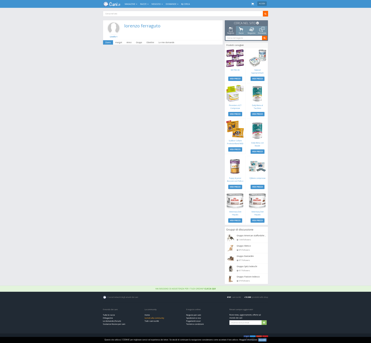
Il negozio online (193, 309)
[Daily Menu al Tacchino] (257, 94)
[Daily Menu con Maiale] (257, 130)
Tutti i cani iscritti (152, 321)
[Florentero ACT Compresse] (235, 94)
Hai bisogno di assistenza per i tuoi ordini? (185, 288)
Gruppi (139, 42)
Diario (108, 42)
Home (147, 315)
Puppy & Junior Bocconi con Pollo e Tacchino (235, 181)
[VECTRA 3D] (235, 58)
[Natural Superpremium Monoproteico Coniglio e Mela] (257, 58)
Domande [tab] (262, 33)
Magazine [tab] (251, 33)
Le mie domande (166, 42)
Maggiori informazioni (248, 340)
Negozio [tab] (230, 33)
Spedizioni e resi (193, 318)
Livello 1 (113, 36)
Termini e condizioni (195, 324)
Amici (129, 42)
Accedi (262, 3)
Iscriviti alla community (154, 318)
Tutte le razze (109, 315)
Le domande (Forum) (112, 321)
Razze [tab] (241, 33)
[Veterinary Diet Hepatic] (235, 201)
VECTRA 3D (235, 70)
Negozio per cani (193, 315)
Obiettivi (150, 42)
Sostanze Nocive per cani (114, 324)
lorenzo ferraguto (142, 26)
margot (118, 42)
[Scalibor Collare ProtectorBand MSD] (235, 129)
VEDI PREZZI (235, 78)
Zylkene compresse (257, 178)
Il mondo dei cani (110, 309)
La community (151, 309)
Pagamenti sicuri (193, 321)
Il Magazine (108, 318)
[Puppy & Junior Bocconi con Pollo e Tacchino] (235, 166)
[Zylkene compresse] (257, 166)
